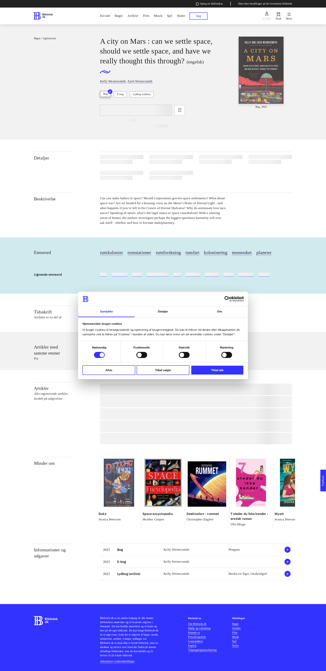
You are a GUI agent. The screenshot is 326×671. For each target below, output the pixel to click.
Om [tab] (219, 311)
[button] (196, 550)
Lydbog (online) (141, 94)
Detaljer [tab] (163, 311)
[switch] (141, 355)
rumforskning (168, 252)
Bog (105, 93)
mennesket (242, 252)
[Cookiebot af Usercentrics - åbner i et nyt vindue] (227, 299)
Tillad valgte (163, 370)
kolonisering (215, 252)
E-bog (120, 94)
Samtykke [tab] (106, 311)
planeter (264, 252)
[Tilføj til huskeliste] (179, 110)
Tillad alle (217, 370)
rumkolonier (111, 252)
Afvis (108, 370)
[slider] (261, 72)
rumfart (192, 252)
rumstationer (139, 252)
